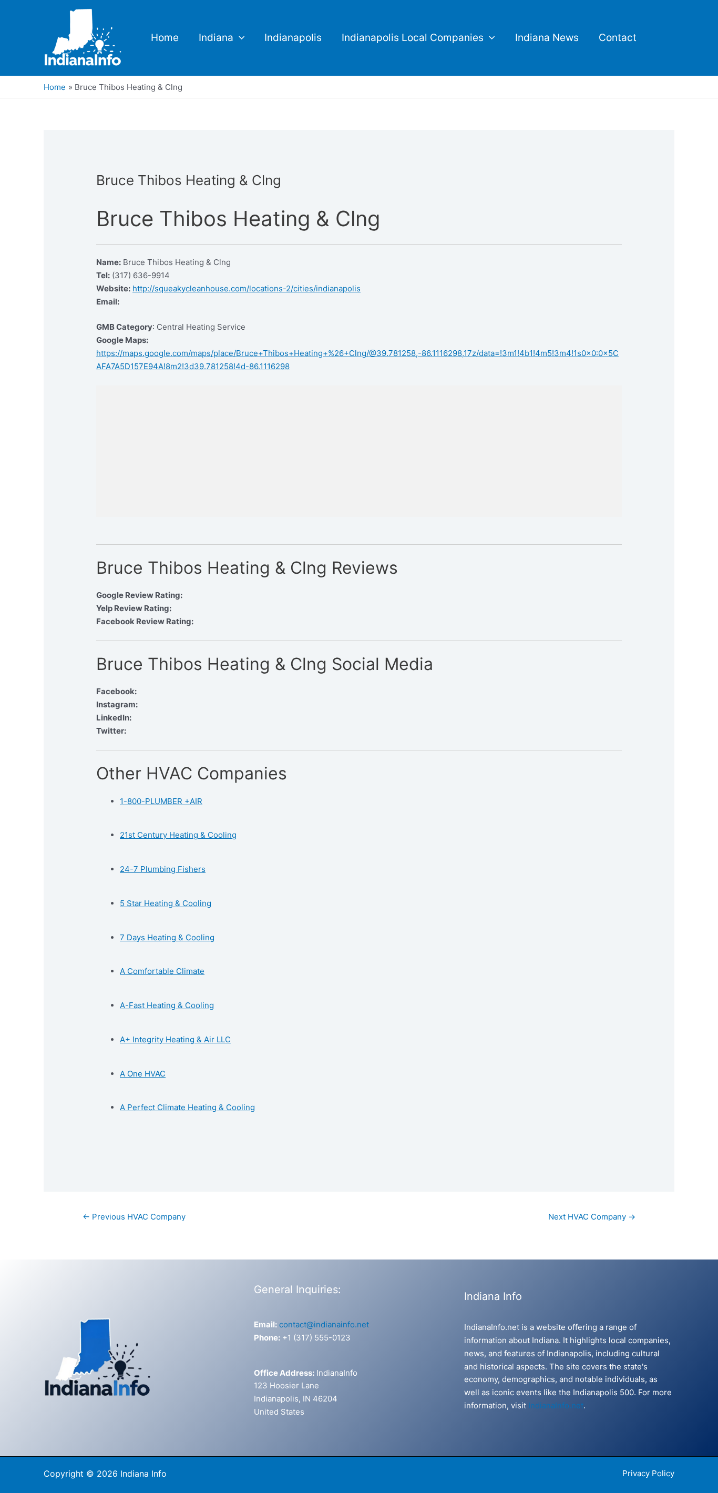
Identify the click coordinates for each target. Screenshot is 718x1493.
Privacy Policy (648, 1473)
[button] (238, 38)
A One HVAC (143, 1074)
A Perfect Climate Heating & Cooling (187, 1107)
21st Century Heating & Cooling (178, 835)
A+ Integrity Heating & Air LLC (175, 1039)
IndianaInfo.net (555, 1405)
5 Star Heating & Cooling (165, 903)
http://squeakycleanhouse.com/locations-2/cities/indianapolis (246, 288)
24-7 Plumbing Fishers (163, 869)
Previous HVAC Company (134, 1217)
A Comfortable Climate (162, 971)
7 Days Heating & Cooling (167, 937)
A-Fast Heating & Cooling (167, 1005)
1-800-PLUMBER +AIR (161, 801)
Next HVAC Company (591, 1217)
